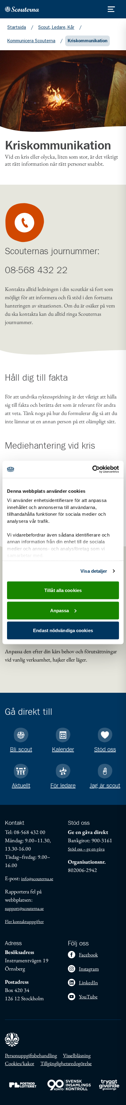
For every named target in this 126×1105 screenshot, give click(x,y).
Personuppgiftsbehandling (31, 1055)
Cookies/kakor (19, 1063)
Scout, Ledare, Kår (56, 27)
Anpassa (59, 610)
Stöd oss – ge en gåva (86, 849)
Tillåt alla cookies (63, 590)
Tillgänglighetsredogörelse (66, 1063)
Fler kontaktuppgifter (24, 921)
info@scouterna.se (37, 878)
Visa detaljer (93, 571)
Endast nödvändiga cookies (63, 630)
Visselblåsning (77, 1055)
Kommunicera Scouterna (31, 40)
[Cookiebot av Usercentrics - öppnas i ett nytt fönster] (92, 469)
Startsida (16, 27)
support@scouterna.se (24, 908)
